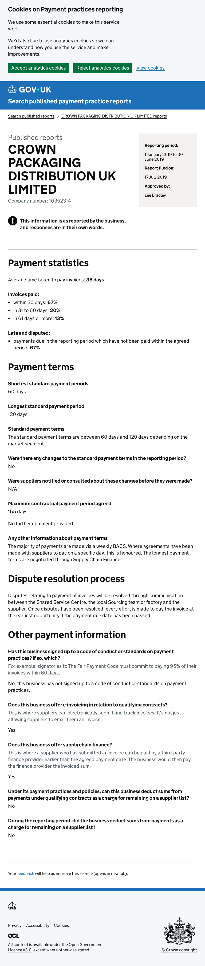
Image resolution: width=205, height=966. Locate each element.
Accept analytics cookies (38, 68)
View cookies (150, 67)
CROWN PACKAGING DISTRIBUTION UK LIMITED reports (114, 116)
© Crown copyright (179, 949)
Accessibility (37, 925)
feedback (25, 873)
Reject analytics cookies (102, 68)
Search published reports (31, 116)
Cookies (61, 925)
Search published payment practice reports (70, 101)
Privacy (14, 925)
